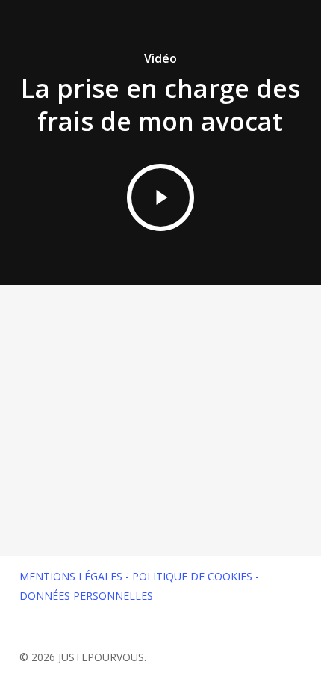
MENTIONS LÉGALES (70, 576)
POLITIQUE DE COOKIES (192, 576)
